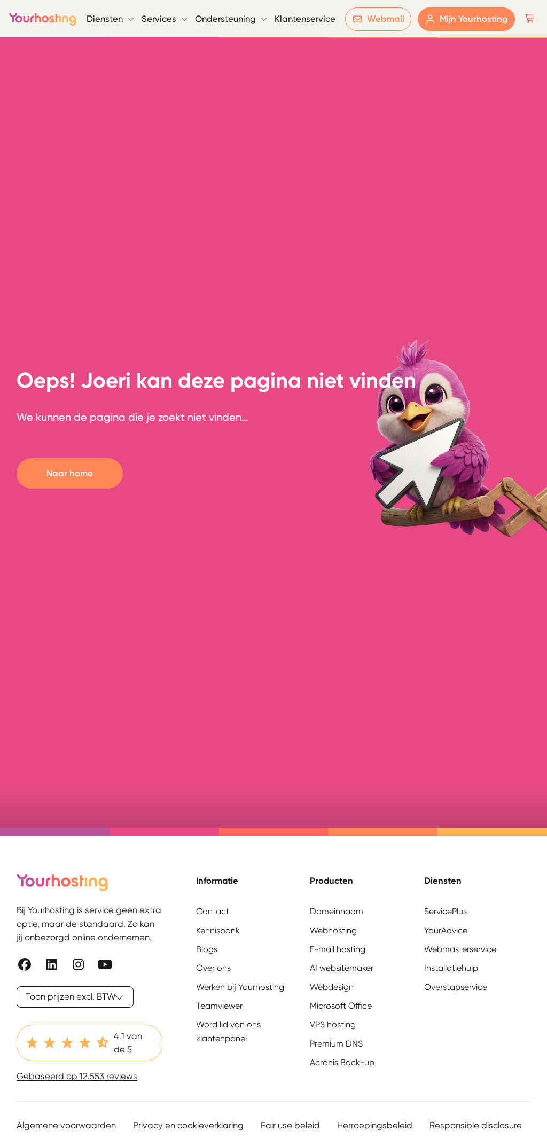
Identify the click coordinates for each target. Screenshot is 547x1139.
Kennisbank (218, 930)
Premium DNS (336, 1044)
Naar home (69, 473)
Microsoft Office (341, 1006)
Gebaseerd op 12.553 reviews (77, 1076)
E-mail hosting (337, 949)
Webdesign (332, 987)
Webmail (385, 18)
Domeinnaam (336, 911)
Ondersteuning (225, 18)
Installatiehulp (451, 968)
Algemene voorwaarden (66, 1125)
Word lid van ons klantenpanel (228, 1031)
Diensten (105, 18)
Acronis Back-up (342, 1062)
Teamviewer (219, 1006)
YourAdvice (445, 930)
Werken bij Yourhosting (240, 987)
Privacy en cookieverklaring (188, 1125)
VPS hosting (333, 1024)
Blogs (206, 949)
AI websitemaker (341, 968)
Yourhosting (43, 19)
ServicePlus (445, 911)
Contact (212, 911)
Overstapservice (455, 987)
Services (159, 18)
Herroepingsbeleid (374, 1125)
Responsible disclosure (475, 1125)
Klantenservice (305, 18)
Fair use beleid (290, 1125)
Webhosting (333, 930)
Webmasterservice (460, 949)
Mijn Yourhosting (474, 18)
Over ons (213, 968)
